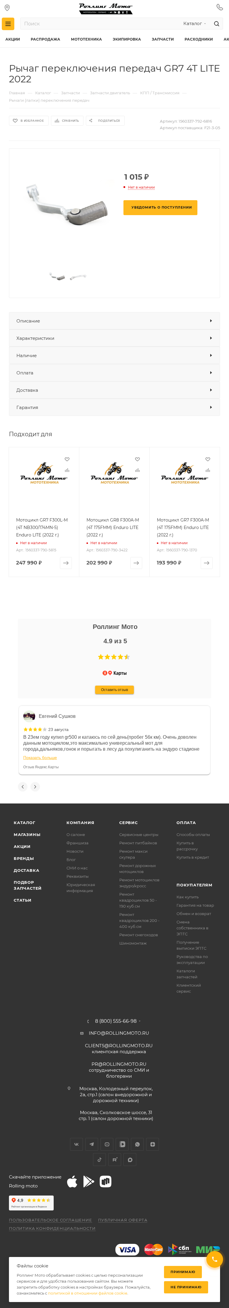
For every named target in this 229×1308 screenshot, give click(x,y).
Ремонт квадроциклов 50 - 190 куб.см (138, 900)
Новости (74, 851)
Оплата (24, 373)
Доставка (27, 390)
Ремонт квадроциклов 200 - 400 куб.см (139, 920)
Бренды (24, 858)
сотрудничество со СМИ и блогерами (119, 1070)
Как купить (188, 896)
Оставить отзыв (114, 690)
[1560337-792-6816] (67, 209)
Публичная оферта (123, 1220)
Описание (28, 321)
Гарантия (27, 407)
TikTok (99, 1159)
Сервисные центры (138, 834)
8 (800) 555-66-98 (116, 1021)
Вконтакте (76, 1144)
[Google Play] (89, 1181)
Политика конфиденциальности (52, 1228)
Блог (71, 859)
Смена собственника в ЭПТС (192, 928)
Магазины (27, 834)
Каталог (24, 822)
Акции (22, 846)
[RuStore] (106, 1181)
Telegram (91, 1144)
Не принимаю (186, 1287)
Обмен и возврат (194, 913)
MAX (129, 1159)
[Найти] (215, 24)
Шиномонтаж (133, 943)
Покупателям (195, 885)
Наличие (26, 355)
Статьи (23, 900)
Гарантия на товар (195, 905)
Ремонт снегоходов (138, 934)
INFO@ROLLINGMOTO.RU (119, 1033)
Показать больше (40, 757)
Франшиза (77, 842)
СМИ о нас (77, 868)
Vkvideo (122, 1144)
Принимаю (183, 1272)
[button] (101, 657)
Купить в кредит (193, 857)
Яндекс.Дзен (152, 1144)
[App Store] (72, 1181)
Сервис (128, 822)
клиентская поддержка (119, 1048)
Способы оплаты (193, 834)
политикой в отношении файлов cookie (87, 1293)
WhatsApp (137, 1144)
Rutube (114, 1159)
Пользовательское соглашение (50, 1220)
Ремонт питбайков (138, 842)
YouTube (106, 1144)
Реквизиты (77, 876)
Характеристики (35, 338)
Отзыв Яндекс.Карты (41, 767)
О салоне (75, 834)
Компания (80, 822)
